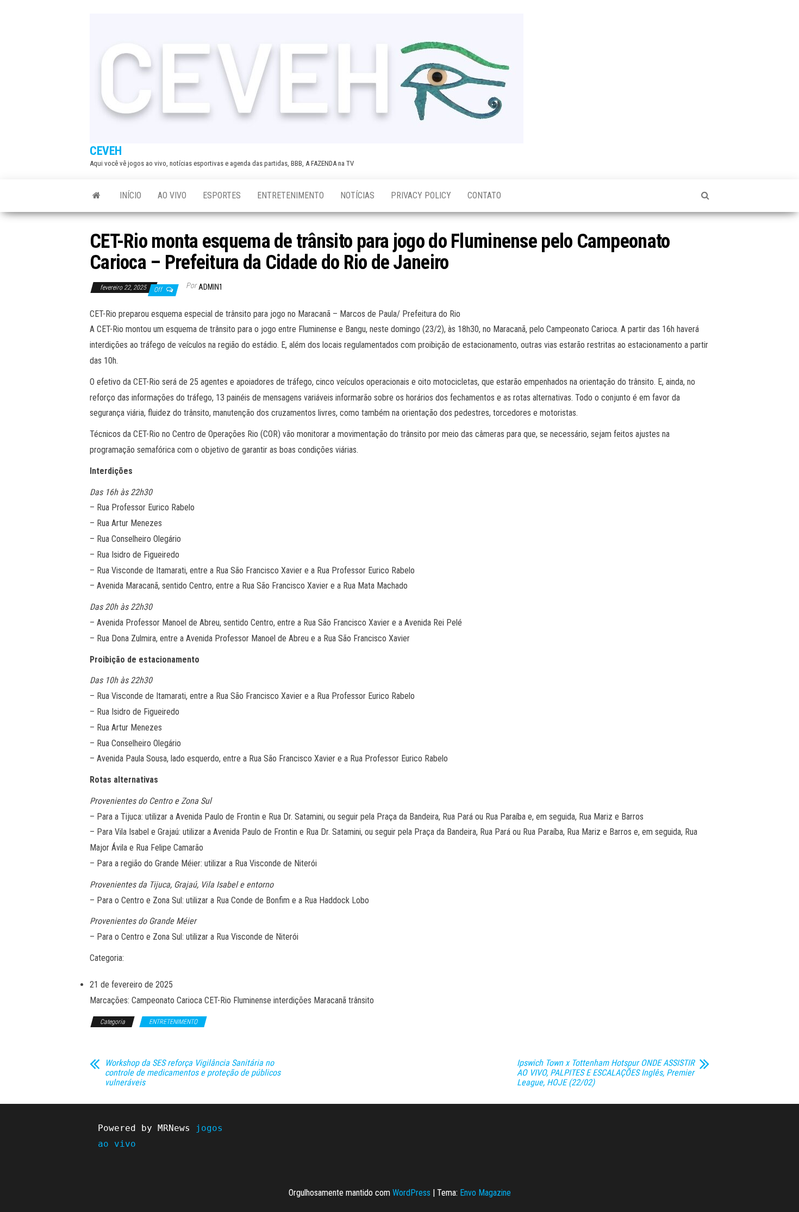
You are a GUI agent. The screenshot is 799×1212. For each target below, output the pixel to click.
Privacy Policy (421, 195)
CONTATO (484, 195)
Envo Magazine (485, 1193)
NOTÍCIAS (357, 195)
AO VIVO (172, 195)
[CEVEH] (96, 195)
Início (130, 195)
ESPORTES (222, 195)
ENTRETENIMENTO (290, 195)
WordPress (411, 1193)
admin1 (210, 287)
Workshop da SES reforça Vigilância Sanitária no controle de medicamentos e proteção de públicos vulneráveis (192, 1073)
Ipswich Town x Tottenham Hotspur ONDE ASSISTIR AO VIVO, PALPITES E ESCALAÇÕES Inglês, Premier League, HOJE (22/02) (605, 1073)
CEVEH (106, 151)
